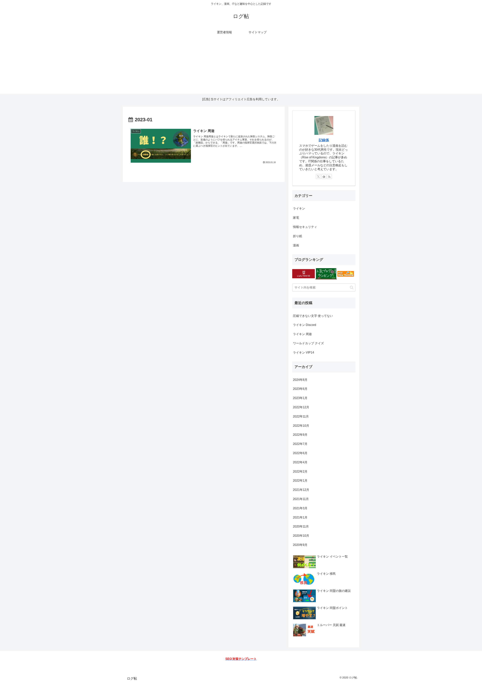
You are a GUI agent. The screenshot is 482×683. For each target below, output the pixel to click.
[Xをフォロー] (318, 176)
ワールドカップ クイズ (308, 343)
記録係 (324, 140)
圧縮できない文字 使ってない (313, 315)
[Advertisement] (241, 67)
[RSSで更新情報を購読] (329, 176)
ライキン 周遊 (302, 334)
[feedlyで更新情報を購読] (323, 176)
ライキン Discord (304, 324)
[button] (351, 287)
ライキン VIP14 (303, 352)
